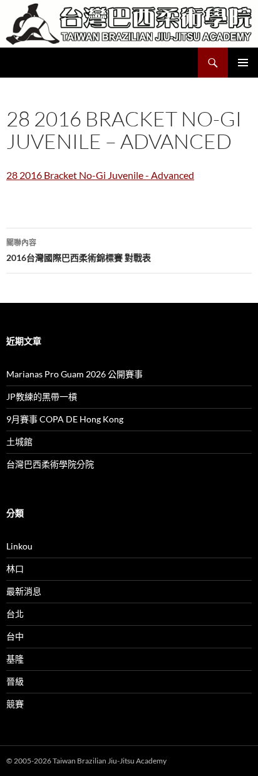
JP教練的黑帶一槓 (41, 396)
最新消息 (23, 591)
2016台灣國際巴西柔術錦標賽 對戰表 (78, 250)
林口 (15, 568)
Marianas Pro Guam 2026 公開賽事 (74, 374)
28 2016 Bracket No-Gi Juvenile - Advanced (100, 175)
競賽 (15, 703)
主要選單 (243, 63)
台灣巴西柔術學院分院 (50, 464)
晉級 (15, 681)
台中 (15, 636)
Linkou (19, 546)
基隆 (15, 658)
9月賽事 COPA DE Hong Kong (64, 419)
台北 (15, 613)
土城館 (19, 441)
